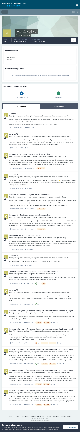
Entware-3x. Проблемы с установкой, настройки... (30, 154)
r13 (27, 274)
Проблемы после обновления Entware (25, 235)
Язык (11, 416)
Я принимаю (71, 427)
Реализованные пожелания (46, 274)
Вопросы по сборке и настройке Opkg (56, 116)
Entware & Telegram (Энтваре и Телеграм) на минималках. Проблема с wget (41, 311)
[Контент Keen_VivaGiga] (73, 40)
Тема (18, 416)
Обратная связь (53, 416)
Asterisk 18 (13, 114)
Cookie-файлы (66, 416)
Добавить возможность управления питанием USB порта (33, 271)
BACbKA (29, 237)
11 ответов (29, 283)
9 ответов (29, 249)
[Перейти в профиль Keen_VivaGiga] (6, 115)
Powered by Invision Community (40, 420)
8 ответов (29, 322)
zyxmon (29, 156)
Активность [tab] (21, 106)
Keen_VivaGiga (14, 116)
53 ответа (30, 127)
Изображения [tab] (59, 106)
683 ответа (30, 168)
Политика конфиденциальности (33, 416)
